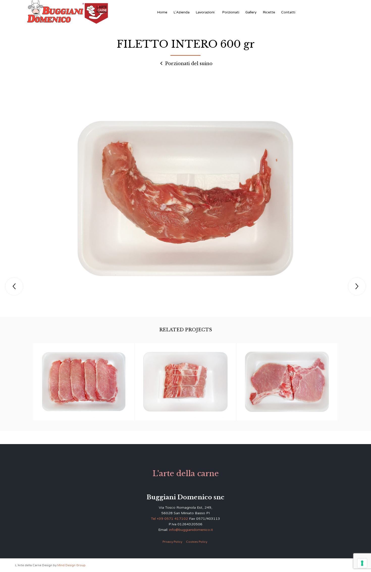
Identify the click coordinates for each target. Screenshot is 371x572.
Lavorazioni (205, 12)
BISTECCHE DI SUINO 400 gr (287, 377)
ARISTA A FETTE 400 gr (83, 378)
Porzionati (230, 12)
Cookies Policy (196, 541)
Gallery (251, 12)
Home (162, 12)
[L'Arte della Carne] (67, 12)
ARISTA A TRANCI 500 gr (185, 378)
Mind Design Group (71, 565)
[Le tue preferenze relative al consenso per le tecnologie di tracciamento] (362, 563)
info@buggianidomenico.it (191, 530)
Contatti (288, 12)
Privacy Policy (172, 541)
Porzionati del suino (188, 63)
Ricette (269, 12)
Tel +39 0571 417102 (169, 518)
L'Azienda (181, 12)
